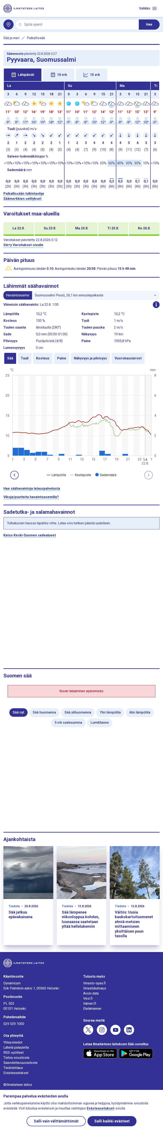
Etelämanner (92, 1009)
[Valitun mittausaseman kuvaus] (156, 304)
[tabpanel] (81, 135)
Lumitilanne (100, 723)
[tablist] (81, 74)
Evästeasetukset (15, 1073)
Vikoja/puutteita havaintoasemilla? (31, 497)
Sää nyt (18, 712)
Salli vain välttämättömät (56, 1121)
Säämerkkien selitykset (22, 199)
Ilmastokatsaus (94, 988)
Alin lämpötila (139, 712)
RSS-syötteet (13, 1053)
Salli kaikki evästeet (112, 1121)
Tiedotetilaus (13, 1068)
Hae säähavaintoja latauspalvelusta (31, 488)
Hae (149, 24)
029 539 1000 (13, 1024)
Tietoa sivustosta (16, 1058)
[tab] (22, 75)
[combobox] (79, 24)
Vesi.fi (88, 998)
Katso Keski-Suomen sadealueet (29, 535)
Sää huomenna (44, 712)
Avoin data (91, 993)
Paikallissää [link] (36, 38)
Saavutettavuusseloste (20, 1063)
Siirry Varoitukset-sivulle (23, 245)
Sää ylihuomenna (78, 712)
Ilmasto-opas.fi (94, 983)
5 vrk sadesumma (68, 723)
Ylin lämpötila (110, 712)
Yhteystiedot (12, 1042)
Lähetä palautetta (16, 1047)
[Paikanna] (8, 24)
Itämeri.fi (89, 1003)
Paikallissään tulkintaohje (23, 194)
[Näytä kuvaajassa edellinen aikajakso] (14, 475)
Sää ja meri (11, 38)
